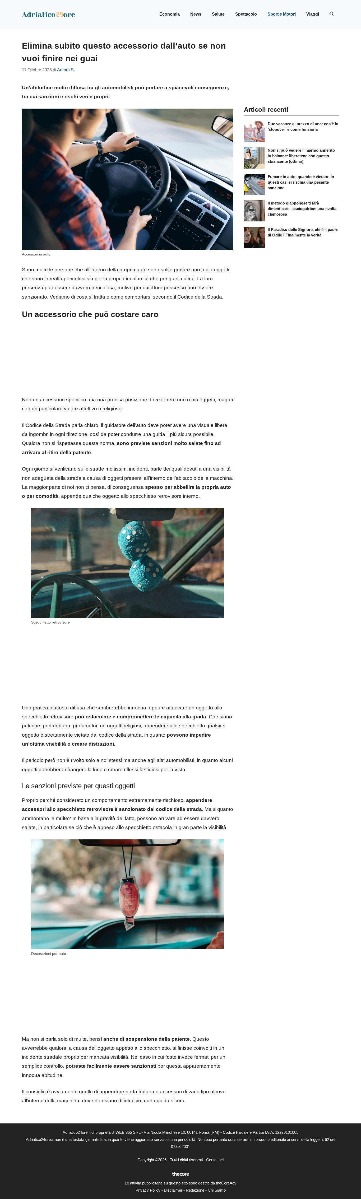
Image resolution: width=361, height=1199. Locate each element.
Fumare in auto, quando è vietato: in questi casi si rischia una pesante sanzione (301, 182)
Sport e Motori (281, 14)
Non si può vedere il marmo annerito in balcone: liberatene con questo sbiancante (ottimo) (301, 156)
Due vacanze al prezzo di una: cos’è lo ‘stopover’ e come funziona (303, 127)
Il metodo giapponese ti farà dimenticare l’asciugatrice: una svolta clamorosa (302, 208)
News (195, 14)
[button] (331, 14)
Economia (169, 14)
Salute (218, 14)
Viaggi (312, 14)
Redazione (195, 1190)
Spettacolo (246, 14)
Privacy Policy (148, 1190)
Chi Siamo (217, 1190)
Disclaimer (173, 1190)
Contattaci (215, 1160)
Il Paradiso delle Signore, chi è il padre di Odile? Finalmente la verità (303, 232)
